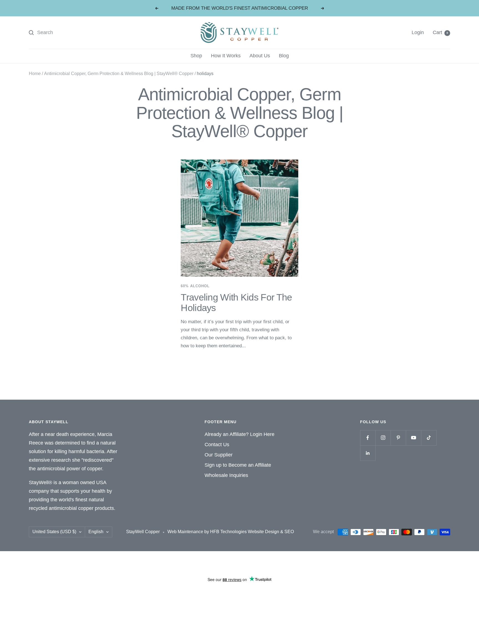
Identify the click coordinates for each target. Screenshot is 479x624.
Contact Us (217, 444)
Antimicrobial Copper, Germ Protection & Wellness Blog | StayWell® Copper (118, 73)
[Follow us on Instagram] (383, 437)
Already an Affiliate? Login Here (239, 434)
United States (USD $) (54, 531)
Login (418, 32)
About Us (259, 55)
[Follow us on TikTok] (428, 437)
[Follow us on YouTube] (413, 437)
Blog (284, 55)
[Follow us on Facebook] (367, 437)
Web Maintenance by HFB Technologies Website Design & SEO (230, 531)
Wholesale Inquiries (226, 475)
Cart (440, 32)
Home (35, 73)
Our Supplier (219, 455)
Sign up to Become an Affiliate (238, 465)
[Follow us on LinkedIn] (367, 453)
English (95, 531)
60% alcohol (195, 286)
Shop (196, 55)
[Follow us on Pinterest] (398, 437)
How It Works (226, 55)
